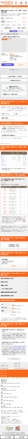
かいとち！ (15, 412)
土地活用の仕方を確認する (8, 135)
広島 (2, 400)
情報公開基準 (14, 419)
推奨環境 (18, 420)
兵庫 (4, 397)
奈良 (12, 397)
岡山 (4, 400)
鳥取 (7, 400)
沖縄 (21, 407)
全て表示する (13, 314)
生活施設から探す (4, 365)
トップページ (4, 363)
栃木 (16, 386)
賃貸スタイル (3, 410)
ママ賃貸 (8, 410)
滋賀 (10, 397)
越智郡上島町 (3, 165)
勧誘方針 (13, 420)
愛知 (2, 393)
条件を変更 (21, 437)
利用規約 (8, 416)
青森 (5, 383)
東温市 (2, 163)
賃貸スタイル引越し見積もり (12, 413)
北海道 (2, 383)
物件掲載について (4, 421)
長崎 (7, 407)
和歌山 (15, 397)
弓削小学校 (16, 348)
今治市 (2, 155)
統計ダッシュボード (11, 317)
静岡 (7, 393)
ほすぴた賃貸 (13, 410)
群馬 (19, 386)
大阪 (2, 397)
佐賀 (4, 407)
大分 (12, 407)
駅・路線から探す (4, 368)
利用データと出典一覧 (17, 423)
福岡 (2, 407)
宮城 (11, 383)
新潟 (4, 390)
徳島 (2, 404)
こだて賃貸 (19, 410)
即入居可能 (22, 346)
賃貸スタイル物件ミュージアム (6, 423)
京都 (7, 397)
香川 (4, 404)
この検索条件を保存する (15, 80)
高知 (7, 404)
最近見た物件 (4, 375)
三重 (10, 393)
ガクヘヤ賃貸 (3, 412)
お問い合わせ (3, 416)
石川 (12, 390)
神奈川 (5, 386)
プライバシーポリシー (16, 416)
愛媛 (10, 404)
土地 (16, 113)
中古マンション (6, 113)
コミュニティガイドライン (5, 420)
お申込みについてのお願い (5, 419)
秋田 (13, 383)
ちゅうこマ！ (9, 412)
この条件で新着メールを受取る (15, 76)
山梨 (2, 390)
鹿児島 (18, 407)
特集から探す (18, 365)
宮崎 (15, 407)
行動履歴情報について (5, 417)
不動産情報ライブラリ (17, 226)
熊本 (10, 407)
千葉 (11, 386)
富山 (10, 390)
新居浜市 (3, 157)
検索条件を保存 (8, 27)
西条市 (2, 159)
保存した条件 (4, 373)
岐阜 (4, 393)
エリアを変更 (8, 437)
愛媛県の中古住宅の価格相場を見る (18, 172)
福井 (15, 390)
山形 (16, 383)
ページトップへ (14, 358)
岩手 (8, 383)
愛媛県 (13, 7)
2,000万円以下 (14, 346)
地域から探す (18, 363)
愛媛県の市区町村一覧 (19, 7)
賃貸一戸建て (5, 118)
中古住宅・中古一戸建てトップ (6, 7)
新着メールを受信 (21, 27)
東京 (2, 386)
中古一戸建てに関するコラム (21, 368)
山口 (12, 400)
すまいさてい (3, 413)
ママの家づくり (21, 412)
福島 (19, 383)
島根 (10, 400)
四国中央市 (3, 161)
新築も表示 (14, 31)
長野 (7, 390)
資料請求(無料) (8, 64)
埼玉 (8, 386)
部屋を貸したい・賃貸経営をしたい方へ (15, 421)
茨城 (13, 386)
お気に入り (3, 370)
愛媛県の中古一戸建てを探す (10, 94)
